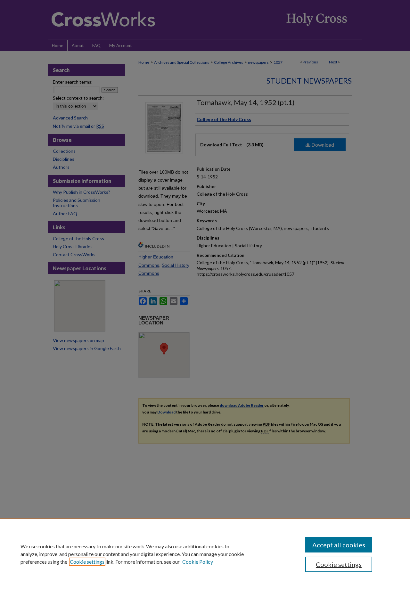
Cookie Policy (197, 562)
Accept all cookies (338, 545)
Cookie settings (87, 562)
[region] (205, 554)
